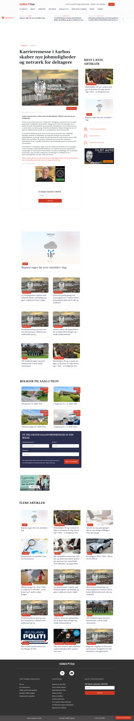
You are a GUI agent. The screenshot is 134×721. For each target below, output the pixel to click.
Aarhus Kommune (58, 699)
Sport (92, 9)
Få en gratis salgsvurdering (61, 702)
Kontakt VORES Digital (27, 693)
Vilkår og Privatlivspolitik (28, 690)
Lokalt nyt (63, 9)
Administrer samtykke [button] (27, 696)
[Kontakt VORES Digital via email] (71, 673)
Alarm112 (23, 9)
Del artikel (70, 108)
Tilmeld (111, 4)
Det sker (52, 9)
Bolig (33, 9)
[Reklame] (50, 174)
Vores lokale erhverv (59, 687)
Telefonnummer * (28, 442)
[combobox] (23, 454)
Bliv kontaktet (71, 461)
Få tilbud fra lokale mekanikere (63, 705)
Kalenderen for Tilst (59, 690)
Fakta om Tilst (57, 693)
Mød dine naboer (79, 9)
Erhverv (42, 9)
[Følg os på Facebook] (62, 673)
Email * (54, 442)
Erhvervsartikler (57, 696)
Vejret (100, 9)
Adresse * (25, 450)
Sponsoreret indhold (59, 708)
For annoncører (24, 687)
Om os (21, 684)
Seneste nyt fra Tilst (58, 684)
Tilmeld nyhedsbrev (123, 718)
